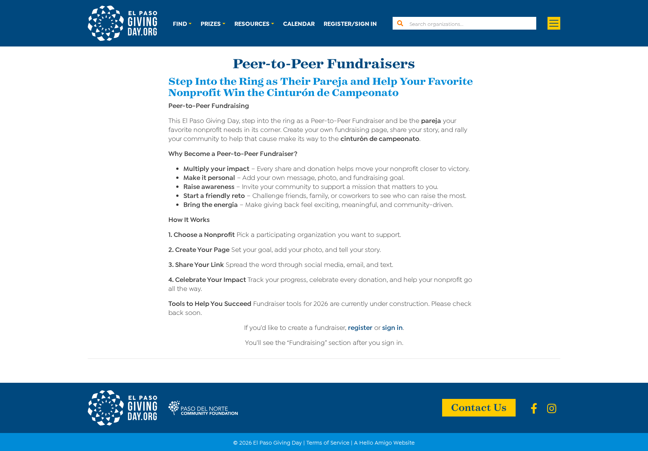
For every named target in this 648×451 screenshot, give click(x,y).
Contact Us (479, 407)
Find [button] (180, 23)
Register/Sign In (350, 23)
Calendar (299, 23)
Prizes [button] (211, 23)
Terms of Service (328, 442)
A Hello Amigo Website (384, 442)
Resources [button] (252, 23)
